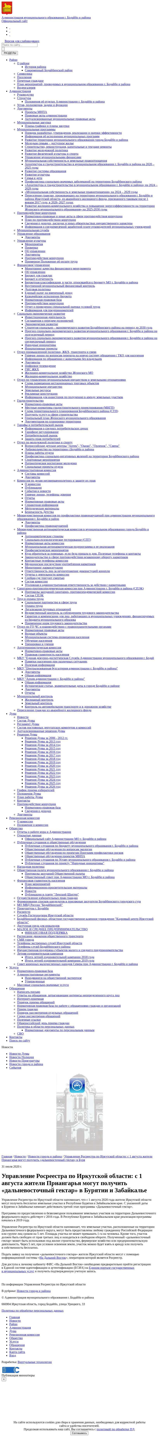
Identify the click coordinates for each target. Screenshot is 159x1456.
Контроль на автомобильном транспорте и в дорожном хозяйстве (68, 706)
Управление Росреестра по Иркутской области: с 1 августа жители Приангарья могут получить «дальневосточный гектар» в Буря (77, 1158)
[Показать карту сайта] (9, 34)
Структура (24, 98)
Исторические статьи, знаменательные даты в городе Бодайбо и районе (72, 685)
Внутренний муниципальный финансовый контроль (60, 285)
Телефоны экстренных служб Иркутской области (49, 943)
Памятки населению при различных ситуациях (56, 661)
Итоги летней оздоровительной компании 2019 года (59, 960)
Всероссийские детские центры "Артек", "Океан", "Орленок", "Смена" (72, 445)
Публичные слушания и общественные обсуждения (51, 842)
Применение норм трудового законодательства (56, 623)
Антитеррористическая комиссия (39, 647)
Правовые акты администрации (46, 115)
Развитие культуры (37, 174)
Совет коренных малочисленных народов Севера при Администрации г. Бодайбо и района (77, 964)
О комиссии (33, 484)
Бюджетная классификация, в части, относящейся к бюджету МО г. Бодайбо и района (81, 282)
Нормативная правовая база (43, 299)
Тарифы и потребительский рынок (40, 425)
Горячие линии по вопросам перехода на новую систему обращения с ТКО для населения (84, 355)
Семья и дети (33, 178)
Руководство (25, 94)
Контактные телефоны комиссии (46, 560)
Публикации (33, 487)
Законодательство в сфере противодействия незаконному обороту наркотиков (76, 557)
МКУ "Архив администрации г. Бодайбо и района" (51, 678)
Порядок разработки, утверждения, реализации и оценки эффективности (73, 132)
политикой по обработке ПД (115, 1429)
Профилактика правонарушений (46, 525)
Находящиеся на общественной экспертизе (53, 978)
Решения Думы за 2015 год (42, 748)
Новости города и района (26, 1064)
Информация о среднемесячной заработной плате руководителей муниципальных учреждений (88, 226)
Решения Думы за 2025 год (42, 783)
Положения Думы (29, 793)
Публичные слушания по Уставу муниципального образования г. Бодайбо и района (80, 859)
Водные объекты (36, 633)
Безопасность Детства (39, 512)
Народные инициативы (40, 345)
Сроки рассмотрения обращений (38, 1016)
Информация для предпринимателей (49, 310)
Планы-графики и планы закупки (47, 126)
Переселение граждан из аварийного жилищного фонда (54, 710)
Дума (12, 713)
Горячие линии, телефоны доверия (48, 494)
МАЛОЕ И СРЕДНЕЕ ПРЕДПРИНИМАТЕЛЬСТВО (52, 929)
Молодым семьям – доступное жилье (49, 143)
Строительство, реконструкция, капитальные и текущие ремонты (68, 146)
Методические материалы (42, 508)
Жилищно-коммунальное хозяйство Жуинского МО (59, 372)
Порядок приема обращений (36, 1002)
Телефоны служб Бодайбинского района (43, 946)
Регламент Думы (28, 724)
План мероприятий (37, 884)
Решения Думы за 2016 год (42, 752)
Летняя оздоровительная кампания (40, 953)
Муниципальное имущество (43, 386)
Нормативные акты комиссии (44, 543)
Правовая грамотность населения (47, 654)
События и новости (38, 491)
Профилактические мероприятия (46, 550)
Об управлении (35, 251)
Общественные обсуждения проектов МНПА (55, 856)
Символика (24, 73)
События (15, 1067)
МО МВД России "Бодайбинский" (40, 905)
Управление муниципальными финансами (53, 157)
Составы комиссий (37, 473)
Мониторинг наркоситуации (44, 567)
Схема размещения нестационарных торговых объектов (62, 383)
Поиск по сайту (19, 1040)
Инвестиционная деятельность (45, 317)
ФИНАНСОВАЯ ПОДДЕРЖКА (46, 932)
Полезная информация (40, 665)
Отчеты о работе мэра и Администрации (44, 831)
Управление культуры (31, 240)
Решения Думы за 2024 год (42, 779)
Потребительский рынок (41, 435)
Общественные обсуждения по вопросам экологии (58, 849)
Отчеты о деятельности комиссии (47, 574)
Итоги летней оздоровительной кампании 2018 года (59, 957)
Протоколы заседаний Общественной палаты (55, 873)
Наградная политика (30, 866)
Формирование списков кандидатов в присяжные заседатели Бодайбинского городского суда (79, 901)
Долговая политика (38, 289)
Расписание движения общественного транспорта (50, 936)
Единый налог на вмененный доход (48, 292)
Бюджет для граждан (38, 275)
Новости (23, 717)
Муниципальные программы (36, 129)
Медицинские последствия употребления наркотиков (60, 564)
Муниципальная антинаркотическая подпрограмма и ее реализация (69, 546)
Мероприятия (34, 244)
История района (35, 66)
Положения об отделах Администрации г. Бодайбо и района (65, 101)
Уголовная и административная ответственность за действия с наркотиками (75, 585)
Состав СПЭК (34, 595)
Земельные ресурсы (38, 390)
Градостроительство (30, 400)
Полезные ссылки (29, 1019)
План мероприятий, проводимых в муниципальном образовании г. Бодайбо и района (73, 84)
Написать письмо (28, 991)
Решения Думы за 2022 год (42, 772)
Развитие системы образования (45, 171)
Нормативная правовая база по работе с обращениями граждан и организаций (69, 1005)
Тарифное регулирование (42, 432)
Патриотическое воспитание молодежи (51, 463)
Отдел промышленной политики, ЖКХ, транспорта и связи (56, 352)
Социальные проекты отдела (44, 466)
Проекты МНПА (36, 112)
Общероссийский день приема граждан (43, 1023)
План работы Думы (30, 797)
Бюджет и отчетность (39, 279)
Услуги (14, 967)
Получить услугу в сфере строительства (51, 414)
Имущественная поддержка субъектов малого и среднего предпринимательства (70, 950)
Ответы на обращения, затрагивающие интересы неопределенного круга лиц (68, 995)
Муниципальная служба (33, 230)
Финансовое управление (33, 265)
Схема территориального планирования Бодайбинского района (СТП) (71, 411)
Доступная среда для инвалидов (38, 925)
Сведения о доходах (38, 811)
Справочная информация (41, 505)
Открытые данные (29, 835)
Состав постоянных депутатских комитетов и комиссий (54, 727)
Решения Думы (27, 734)
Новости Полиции (21, 1057)
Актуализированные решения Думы (41, 731)
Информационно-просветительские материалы (56, 887)
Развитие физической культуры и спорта (51, 153)
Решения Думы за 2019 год (42, 762)
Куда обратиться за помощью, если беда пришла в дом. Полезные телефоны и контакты (83, 553)
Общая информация (38, 675)
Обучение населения (38, 640)
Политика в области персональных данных (45, 1026)
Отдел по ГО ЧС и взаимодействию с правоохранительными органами (64, 626)
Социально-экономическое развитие (41, 313)
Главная (7, 1156)
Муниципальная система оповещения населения (57, 637)
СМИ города (25, 939)
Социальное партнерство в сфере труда (51, 602)
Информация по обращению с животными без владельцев (63, 359)
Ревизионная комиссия (24, 818)
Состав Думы (26, 720)
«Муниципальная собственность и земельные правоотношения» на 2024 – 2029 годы (81, 192)
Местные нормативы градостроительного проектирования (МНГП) (69, 407)
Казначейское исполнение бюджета (48, 296)
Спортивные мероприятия (42, 459)
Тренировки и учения (39, 644)
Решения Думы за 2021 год (42, 769)
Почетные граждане (30, 80)
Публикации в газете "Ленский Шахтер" (52, 894)
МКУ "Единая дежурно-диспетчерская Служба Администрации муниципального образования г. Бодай (85, 658)
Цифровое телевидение (40, 365)
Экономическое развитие (41, 324)
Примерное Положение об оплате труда (51, 261)
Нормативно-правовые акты (43, 404)
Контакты (23, 800)
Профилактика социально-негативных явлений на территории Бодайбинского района (82, 456)
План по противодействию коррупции (50, 219)
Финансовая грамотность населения (41, 880)
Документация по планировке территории (53, 421)
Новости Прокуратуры (24, 1060)
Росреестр (23, 911)
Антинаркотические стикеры (44, 536)
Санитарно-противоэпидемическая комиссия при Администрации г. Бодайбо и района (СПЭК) (80, 588)
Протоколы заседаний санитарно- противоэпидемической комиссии (70, 592)
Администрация (20, 91)
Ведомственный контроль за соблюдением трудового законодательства (72, 612)
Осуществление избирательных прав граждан (47, 898)
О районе (23, 63)
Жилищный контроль (39, 699)
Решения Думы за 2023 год (42, 776)
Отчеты (30, 498)
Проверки (31, 247)
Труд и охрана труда (30, 598)
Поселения (24, 77)
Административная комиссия (36, 470)
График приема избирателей (35, 790)
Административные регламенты (38, 974)
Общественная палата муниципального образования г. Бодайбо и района (65, 870)
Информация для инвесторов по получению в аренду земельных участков (74, 397)
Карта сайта (17, 1352)
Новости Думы (19, 1053)
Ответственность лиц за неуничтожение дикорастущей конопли (67, 571)
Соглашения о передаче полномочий (49, 320)
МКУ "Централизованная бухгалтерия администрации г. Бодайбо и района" (67, 668)
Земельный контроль (38, 703)
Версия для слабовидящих (22, 41)
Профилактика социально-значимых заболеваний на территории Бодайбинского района (83, 181)
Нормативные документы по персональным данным (59, 1030)
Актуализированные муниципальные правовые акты (60, 119)
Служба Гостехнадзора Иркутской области (45, 915)
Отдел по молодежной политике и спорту (45, 442)
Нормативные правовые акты (44, 501)
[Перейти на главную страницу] (9, 27)
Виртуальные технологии (35, 1362)
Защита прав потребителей (42, 439)
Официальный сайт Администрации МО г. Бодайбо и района (65, 838)
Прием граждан (27, 1009)
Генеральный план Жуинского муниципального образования (65, 418)
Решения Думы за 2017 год (42, 755)
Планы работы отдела (39, 452)
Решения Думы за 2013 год (42, 741)
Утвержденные (35, 981)
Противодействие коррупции (36, 212)
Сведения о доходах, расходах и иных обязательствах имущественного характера (78, 223)
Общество (16, 828)
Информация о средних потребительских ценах (56, 428)
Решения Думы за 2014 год (42, 745)
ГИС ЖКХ (32, 369)
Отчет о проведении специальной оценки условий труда (62, 306)
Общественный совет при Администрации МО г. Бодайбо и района (70, 877)
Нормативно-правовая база (43, 807)
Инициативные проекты (41, 348)
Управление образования (33, 233)
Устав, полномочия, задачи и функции (42, 105)
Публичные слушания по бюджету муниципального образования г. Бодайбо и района (81, 845)
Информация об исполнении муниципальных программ (62, 136)
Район (13, 59)
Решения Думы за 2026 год (42, 786)
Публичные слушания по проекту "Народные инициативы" (64, 863)
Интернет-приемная (30, 998)
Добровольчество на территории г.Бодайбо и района (59, 449)
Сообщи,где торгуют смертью (44, 578)
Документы (24, 108)
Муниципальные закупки (34, 122)
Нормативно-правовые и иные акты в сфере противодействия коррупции (74, 216)
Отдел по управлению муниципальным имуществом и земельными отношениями (71, 379)
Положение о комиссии (32, 825)
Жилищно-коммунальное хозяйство (48, 376)
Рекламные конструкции (41, 393)
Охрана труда (34, 605)
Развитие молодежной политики (46, 150)
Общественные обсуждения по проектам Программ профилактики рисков (74, 852)
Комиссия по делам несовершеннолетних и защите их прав (56, 480)
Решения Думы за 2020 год (42, 765)
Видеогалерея (26, 87)
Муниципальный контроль (35, 696)
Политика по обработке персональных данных (33, 1310)
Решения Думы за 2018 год (42, 758)
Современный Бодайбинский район (49, 70)
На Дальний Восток (53, 1257)
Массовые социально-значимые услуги (43, 985)
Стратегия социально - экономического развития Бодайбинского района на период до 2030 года (88, 327)
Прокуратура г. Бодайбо (33, 908)
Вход (12, 1355)
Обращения (17, 988)
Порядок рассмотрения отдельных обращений (47, 1012)
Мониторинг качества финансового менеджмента (58, 268)
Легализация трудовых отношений (48, 609)
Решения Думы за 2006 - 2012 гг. (46, 738)
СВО (20, 1033)
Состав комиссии (36, 581)
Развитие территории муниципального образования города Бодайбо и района (76, 139)
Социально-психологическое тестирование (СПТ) (58, 539)
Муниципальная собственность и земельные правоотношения (66, 160)
